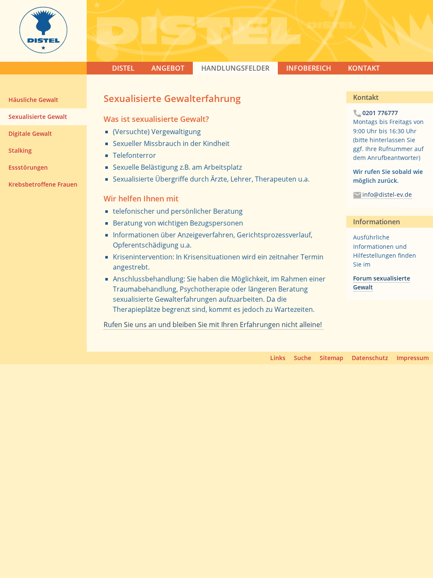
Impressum (413, 358)
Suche (302, 358)
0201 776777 (380, 113)
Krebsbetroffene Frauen (42, 184)
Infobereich (308, 68)
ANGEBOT (167, 68)
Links (277, 358)
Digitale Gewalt (30, 133)
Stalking (20, 150)
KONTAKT (364, 68)
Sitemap (331, 358)
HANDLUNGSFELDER (235, 68)
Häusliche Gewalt (33, 100)
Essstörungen (28, 167)
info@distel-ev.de (387, 194)
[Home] (43, 50)
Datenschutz (370, 358)
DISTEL (123, 68)
